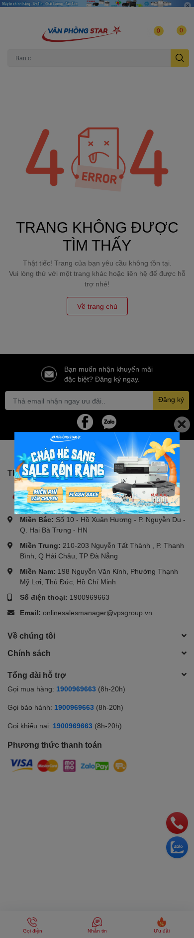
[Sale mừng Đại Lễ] (97, 473)
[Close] (182, 424)
